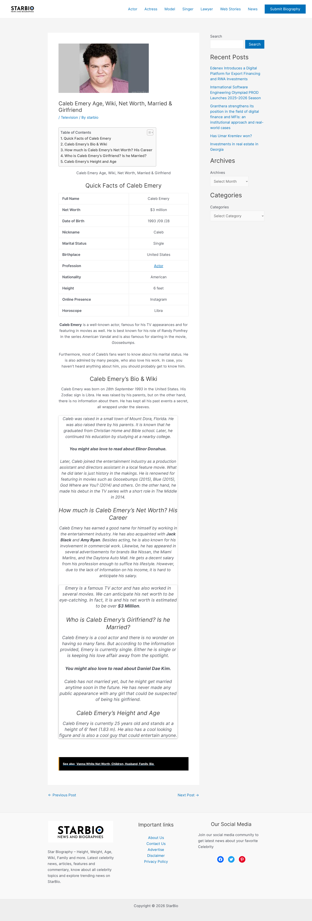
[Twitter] (231, 859)
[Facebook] (220, 859)
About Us (156, 838)
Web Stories (230, 9)
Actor (132, 9)
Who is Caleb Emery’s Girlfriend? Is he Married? (105, 156)
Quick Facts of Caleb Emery (87, 138)
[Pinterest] (242, 859)
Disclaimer (156, 855)
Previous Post (62, 795)
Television (69, 117)
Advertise (156, 849)
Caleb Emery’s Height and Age (90, 161)
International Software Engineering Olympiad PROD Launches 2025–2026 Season (235, 92)
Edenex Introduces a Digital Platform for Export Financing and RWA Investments (235, 73)
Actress (150, 9)
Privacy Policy (156, 861)
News (252, 9)
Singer (187, 9)
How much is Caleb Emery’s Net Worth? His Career (108, 150)
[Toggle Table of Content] (148, 132)
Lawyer (207, 9)
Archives (217, 172)
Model (169, 9)
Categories (219, 207)
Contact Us (156, 843)
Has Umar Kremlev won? (231, 136)
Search (216, 36)
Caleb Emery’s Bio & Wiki (85, 144)
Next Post (188, 795)
